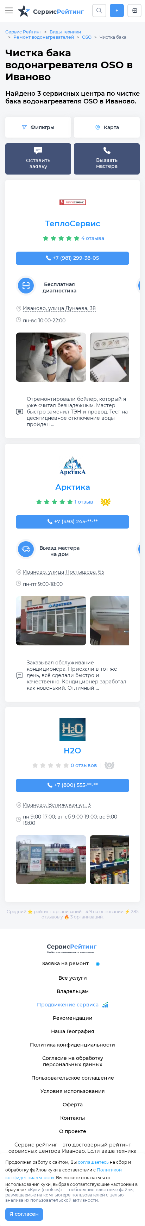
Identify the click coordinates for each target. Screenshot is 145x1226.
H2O (72, 751)
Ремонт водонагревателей (43, 37)
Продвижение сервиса (68, 1004)
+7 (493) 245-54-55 (76, 521)
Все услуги (72, 978)
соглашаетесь (93, 1162)
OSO (87, 37)
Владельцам (73, 991)
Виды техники (65, 31)
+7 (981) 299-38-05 (76, 258)
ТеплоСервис (72, 223)
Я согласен (24, 1214)
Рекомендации (73, 1018)
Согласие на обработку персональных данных (72, 1061)
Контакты (72, 1118)
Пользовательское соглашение (72, 1078)
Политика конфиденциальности (72, 1045)
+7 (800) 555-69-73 (76, 785)
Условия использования (72, 1091)
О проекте (72, 1131)
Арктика (72, 487)
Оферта (73, 1104)
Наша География (72, 1031)
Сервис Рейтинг (23, 31)
